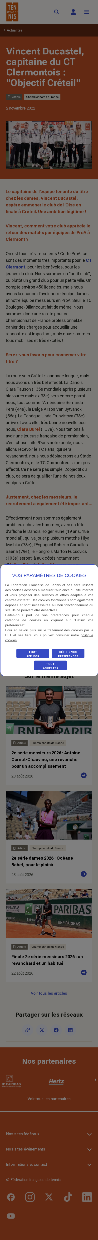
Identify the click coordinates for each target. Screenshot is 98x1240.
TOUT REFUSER (32, 654)
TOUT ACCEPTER (50, 666)
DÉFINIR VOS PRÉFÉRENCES (68, 654)
